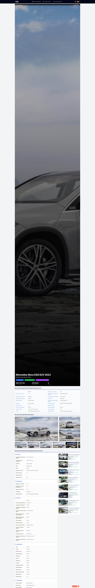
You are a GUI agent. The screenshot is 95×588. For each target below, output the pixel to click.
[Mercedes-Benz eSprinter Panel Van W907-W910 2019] (63, 472)
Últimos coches (47, 1)
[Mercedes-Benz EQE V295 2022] (63, 480)
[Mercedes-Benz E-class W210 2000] (63, 487)
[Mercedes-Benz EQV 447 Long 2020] (63, 502)
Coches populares (58, 1)
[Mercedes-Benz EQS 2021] (63, 495)
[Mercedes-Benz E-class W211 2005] (63, 457)
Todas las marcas (37, 1)
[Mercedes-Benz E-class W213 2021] (63, 510)
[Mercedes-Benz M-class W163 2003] (63, 464)
